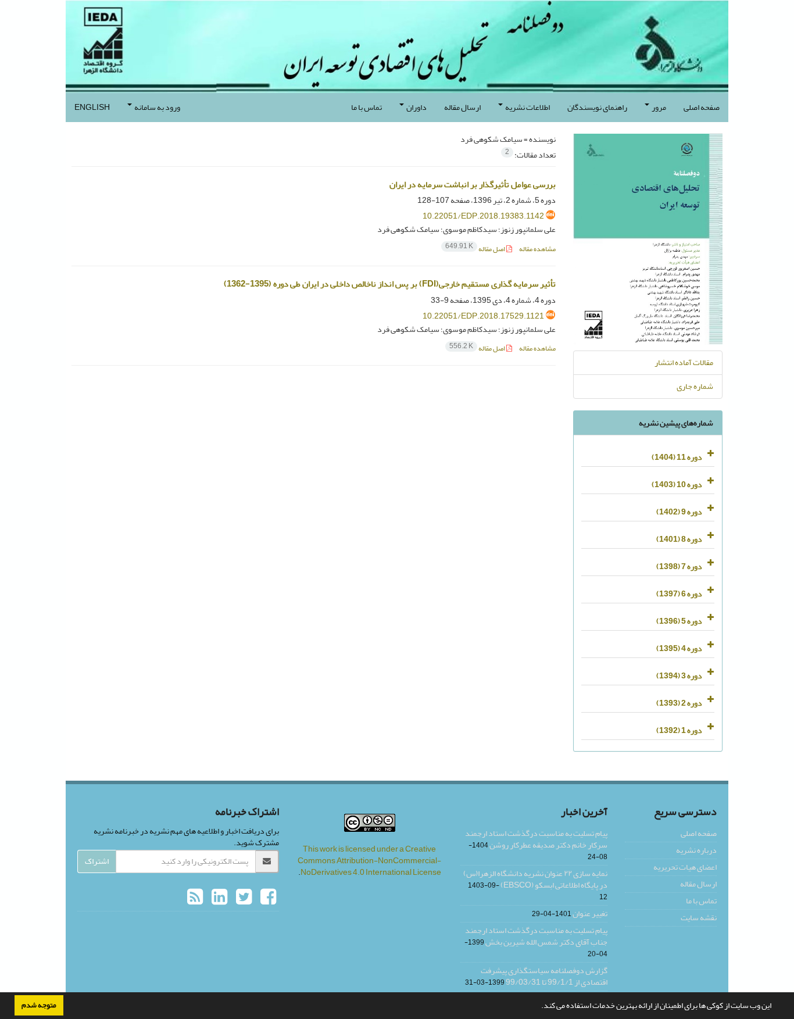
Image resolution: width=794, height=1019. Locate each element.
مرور (658, 107)
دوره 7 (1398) (679, 566)
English (92, 107)
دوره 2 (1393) (679, 703)
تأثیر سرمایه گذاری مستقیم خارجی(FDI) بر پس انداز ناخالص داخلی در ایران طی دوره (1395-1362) (390, 284)
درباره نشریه (696, 850)
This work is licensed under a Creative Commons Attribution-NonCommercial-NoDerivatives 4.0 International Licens (369, 860)
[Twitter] (242, 897)
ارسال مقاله (462, 107)
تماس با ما (366, 107)
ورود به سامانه (156, 107)
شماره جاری (695, 386)
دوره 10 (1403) (677, 484)
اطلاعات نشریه (527, 107)
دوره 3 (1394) (679, 676)
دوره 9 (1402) (679, 512)
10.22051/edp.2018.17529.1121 (483, 316)
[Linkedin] (218, 897)
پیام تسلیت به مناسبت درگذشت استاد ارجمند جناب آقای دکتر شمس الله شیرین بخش (536, 936)
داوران (416, 107)
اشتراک (97, 861)
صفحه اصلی (702, 107)
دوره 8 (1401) (679, 539)
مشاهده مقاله (537, 249)
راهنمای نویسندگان (597, 107)
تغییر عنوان (590, 913)
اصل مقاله (475, 249)
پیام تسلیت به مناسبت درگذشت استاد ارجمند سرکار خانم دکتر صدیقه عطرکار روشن (536, 839)
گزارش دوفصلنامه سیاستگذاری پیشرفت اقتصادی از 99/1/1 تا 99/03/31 (544, 976)
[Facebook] (267, 897)
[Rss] (195, 897)
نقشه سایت (699, 917)
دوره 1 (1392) (679, 730)
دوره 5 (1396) (679, 621)
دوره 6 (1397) (679, 594)
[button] (538, 1007)
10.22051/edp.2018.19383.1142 (483, 216)
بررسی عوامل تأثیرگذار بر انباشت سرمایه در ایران (472, 184)
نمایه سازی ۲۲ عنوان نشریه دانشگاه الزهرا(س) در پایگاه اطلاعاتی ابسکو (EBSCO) (535, 879)
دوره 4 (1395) (679, 648)
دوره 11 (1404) (677, 457)
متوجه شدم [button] (39, 1005)
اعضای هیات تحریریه (685, 867)
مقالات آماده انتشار (683, 362)
